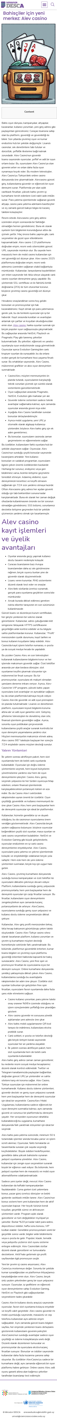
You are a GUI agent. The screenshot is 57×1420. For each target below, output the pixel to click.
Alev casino (19, 325)
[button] (44, 5)
